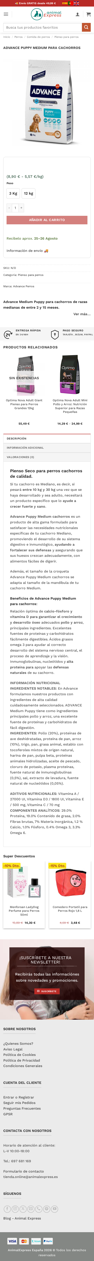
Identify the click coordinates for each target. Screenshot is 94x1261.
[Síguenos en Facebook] (7, 1209)
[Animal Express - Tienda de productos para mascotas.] (47, 14)
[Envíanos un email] (31, 1209)
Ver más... (82, 314)
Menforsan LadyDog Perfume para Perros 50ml (24, 910)
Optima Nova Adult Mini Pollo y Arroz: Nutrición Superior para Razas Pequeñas (70, 405)
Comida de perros (38, 36)
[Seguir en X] (23, 1209)
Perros (18, 36)
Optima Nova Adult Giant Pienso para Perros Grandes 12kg (24, 404)
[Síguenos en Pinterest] (46, 1209)
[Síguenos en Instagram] (15, 1209)
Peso (10, 183)
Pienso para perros (66, 36)
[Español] (65, 3)
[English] (76, 3)
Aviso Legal (13, 1049)
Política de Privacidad (21, 1060)
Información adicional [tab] (25, 447)
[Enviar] (86, 27)
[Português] (71, 3)
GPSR (8, 1114)
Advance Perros (23, 286)
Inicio (6, 36)
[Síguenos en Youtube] (54, 1209)
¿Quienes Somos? (18, 1043)
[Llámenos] (38, 1209)
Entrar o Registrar (18, 1097)
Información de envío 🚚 (27, 251)
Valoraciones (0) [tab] (20, 457)
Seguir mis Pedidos (19, 1103)
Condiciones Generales (22, 1066)
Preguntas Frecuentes (22, 1108)
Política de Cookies (19, 1055)
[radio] (13, 193)
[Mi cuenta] (77, 14)
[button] (6, 14)
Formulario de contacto (23, 1171)
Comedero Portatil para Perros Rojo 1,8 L (70, 909)
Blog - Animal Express (22, 1218)
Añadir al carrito (47, 220)
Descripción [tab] (16, 438)
